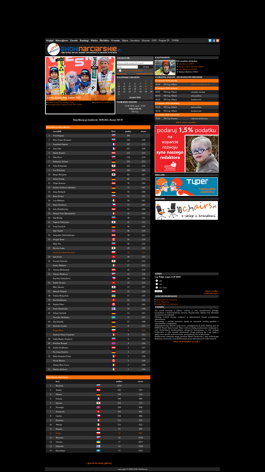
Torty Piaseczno (162, 302)
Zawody (74, 40)
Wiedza (94, 40)
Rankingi (84, 40)
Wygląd (49, 40)
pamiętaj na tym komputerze (132, 70)
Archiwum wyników (102, 102)
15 (146, 86)
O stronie (115, 40)
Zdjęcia (125, 40)
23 (151, 89)
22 (146, 89)
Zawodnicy (135, 40)
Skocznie (146, 40)
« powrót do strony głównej (99, 463)
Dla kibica (104, 40)
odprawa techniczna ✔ (200, 84)
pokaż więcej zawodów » (186, 122)
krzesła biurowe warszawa (167, 304)
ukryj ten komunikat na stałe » (186, 341)
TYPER (175, 40)
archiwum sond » (211, 293)
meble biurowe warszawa (166, 300)
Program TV (164, 40)
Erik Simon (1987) (186, 64)
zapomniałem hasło (145, 73)
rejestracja (121, 73)
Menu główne (62, 40)
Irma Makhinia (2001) (187, 69)
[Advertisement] (132, 19)
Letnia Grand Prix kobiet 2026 (61, 102)
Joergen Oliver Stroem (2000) (190, 66)
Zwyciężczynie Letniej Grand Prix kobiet (65, 104)
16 (151, 86)
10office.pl (142, 469)
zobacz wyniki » (212, 291)
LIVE (154, 40)
